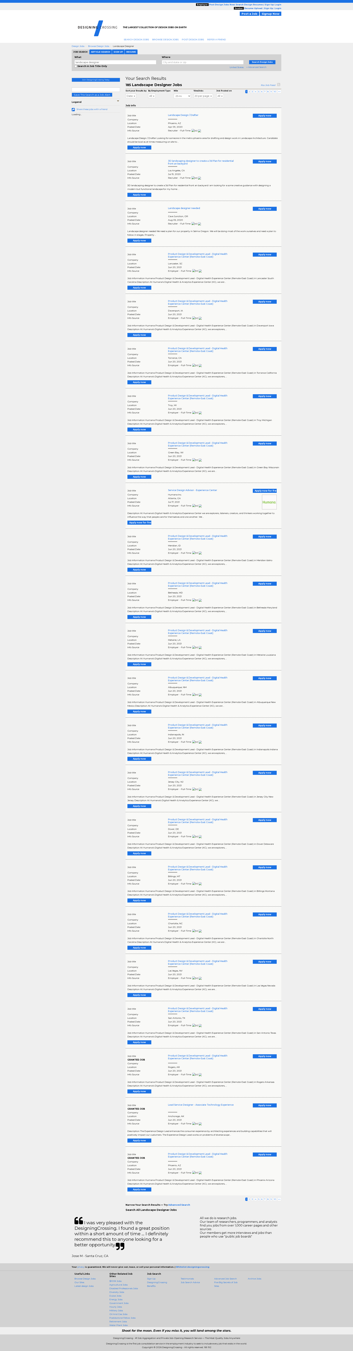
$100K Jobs (115, 1281)
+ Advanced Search (256, 67)
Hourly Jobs (115, 1306)
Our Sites (79, 1282)
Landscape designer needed (184, 208)
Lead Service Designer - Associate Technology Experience (201, 1104)
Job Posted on (224, 91)
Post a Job (249, 13)
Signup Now (270, 13)
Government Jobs (119, 1303)
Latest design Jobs (84, 1286)
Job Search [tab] (80, 52)
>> (279, 91)
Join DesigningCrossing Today (95, 80)
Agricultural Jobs (118, 1284)
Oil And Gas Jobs (118, 1314)
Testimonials (187, 1278)
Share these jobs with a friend (91, 109)
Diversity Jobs (116, 1292)
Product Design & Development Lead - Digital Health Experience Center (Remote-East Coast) (197, 255)
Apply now (264, 115)
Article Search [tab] (100, 52)
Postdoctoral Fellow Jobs (122, 1317)
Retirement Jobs (118, 1321)
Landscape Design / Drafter (183, 115)
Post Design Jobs (193, 39)
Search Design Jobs (136, 39)
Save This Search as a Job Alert (92, 94)
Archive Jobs (254, 1278)
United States (237, 67)
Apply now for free (266, 490)
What (77, 57)
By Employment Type (159, 91)
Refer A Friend (216, 39)
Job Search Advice (190, 1282)
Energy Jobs (115, 1299)
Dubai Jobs (115, 1295)
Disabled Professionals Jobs (123, 1288)
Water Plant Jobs (118, 1325)
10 (275, 91)
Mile (176, 91)
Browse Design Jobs (165, 39)
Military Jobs (116, 1310)
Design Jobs (78, 46)
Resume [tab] (131, 52)
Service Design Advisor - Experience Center (192, 490)
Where (166, 57)
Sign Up (151, 1278)
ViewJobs (198, 91)
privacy (80, 1267)
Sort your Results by (136, 91)
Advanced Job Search (225, 1278)
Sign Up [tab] (118, 52)
